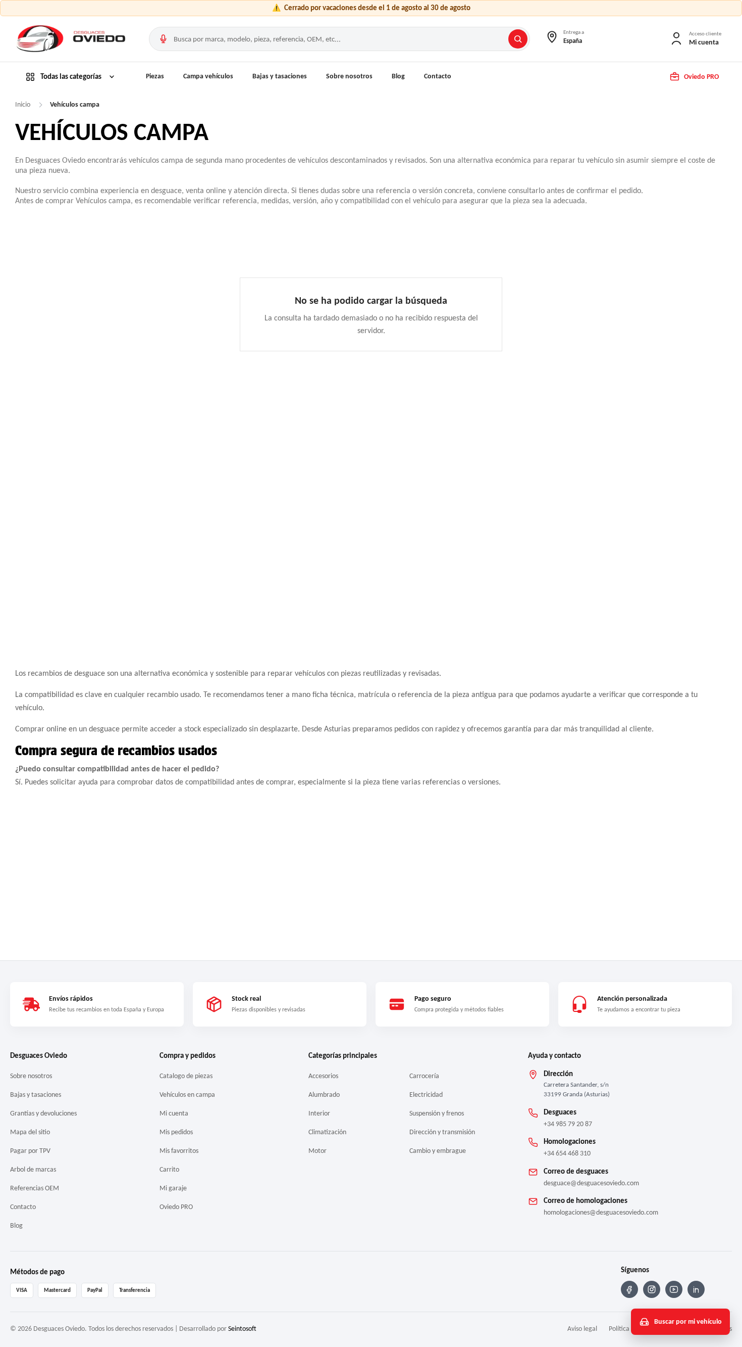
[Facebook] (629, 1289)
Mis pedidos (176, 1132)
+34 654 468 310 (567, 1153)
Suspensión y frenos (436, 1113)
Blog (398, 76)
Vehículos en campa (187, 1094)
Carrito (169, 1169)
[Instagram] (651, 1289)
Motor (317, 1150)
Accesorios (323, 1076)
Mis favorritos (179, 1150)
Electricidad (426, 1094)
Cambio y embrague (437, 1150)
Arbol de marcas (33, 1169)
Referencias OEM (34, 1188)
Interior (319, 1113)
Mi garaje (173, 1188)
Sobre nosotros (349, 76)
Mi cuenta (174, 1113)
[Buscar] (517, 39)
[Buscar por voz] (163, 38)
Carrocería (424, 1076)
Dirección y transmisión (442, 1132)
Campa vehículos (208, 76)
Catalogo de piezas (186, 1076)
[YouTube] (673, 1289)
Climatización (327, 1132)
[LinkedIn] (696, 1289)
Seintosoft (242, 1328)
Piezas (155, 76)
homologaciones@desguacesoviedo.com (601, 1212)
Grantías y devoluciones (43, 1113)
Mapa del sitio (30, 1132)
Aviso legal (582, 1328)
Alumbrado (324, 1094)
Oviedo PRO (176, 1206)
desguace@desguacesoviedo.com (591, 1183)
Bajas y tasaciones (279, 76)
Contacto (437, 76)
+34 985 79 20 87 (568, 1124)
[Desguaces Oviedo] (72, 39)
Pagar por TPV (30, 1150)
